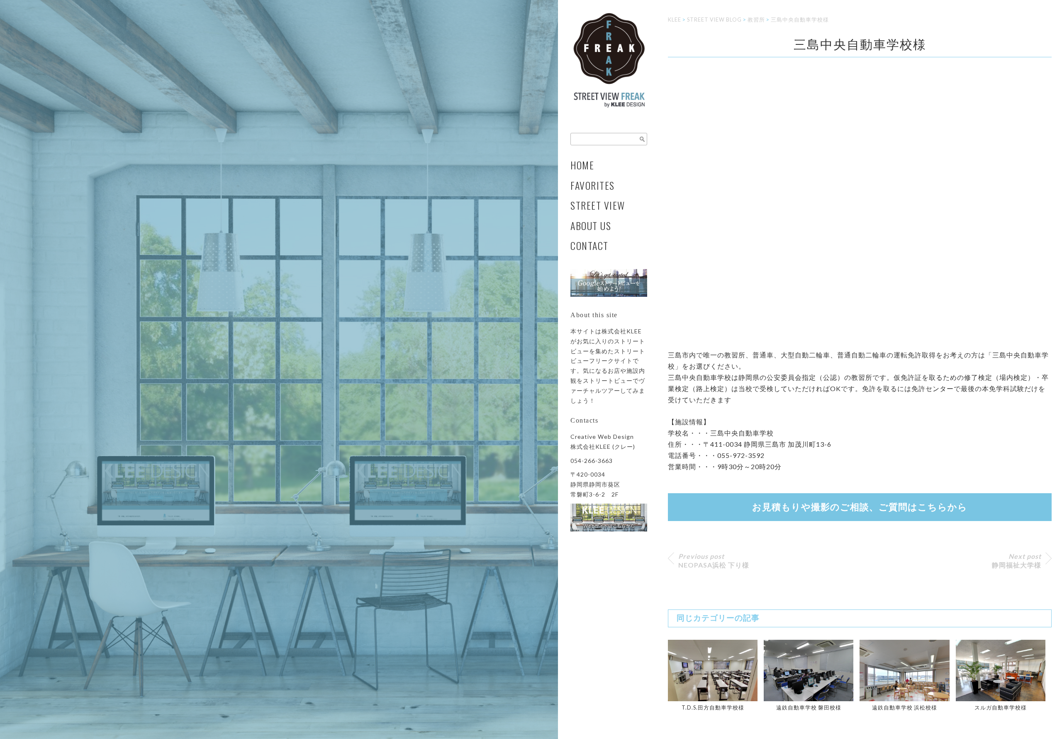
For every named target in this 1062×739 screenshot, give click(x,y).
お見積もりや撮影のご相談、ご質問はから (859, 507)
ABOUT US (590, 225)
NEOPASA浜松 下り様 (713, 560)
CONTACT (589, 245)
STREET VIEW (597, 205)
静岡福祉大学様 (1016, 560)
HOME (582, 165)
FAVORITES (592, 185)
